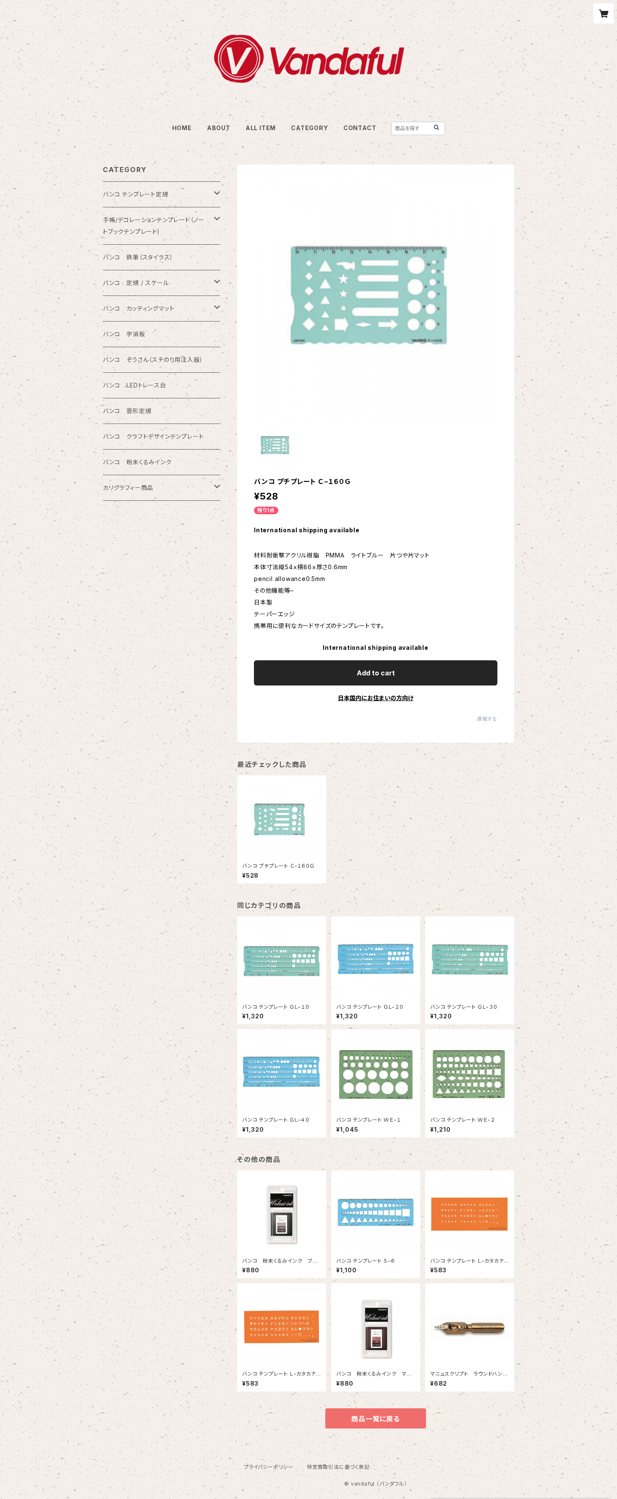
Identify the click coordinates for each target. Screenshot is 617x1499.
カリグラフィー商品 (128, 487)
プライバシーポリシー (268, 1467)
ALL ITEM (261, 127)
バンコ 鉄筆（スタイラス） (138, 257)
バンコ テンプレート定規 (135, 194)
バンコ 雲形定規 (127, 410)
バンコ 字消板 (124, 333)
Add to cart (376, 673)
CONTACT (359, 127)
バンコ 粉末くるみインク (137, 462)
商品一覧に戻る (375, 1419)
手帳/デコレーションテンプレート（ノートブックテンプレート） (153, 225)
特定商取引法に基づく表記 (338, 1467)
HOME (182, 127)
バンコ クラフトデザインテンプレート (153, 436)
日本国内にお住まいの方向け (375, 697)
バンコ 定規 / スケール (136, 282)
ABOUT (218, 127)
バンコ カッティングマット (138, 308)
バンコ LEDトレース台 (134, 385)
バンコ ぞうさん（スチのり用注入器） (153, 359)
